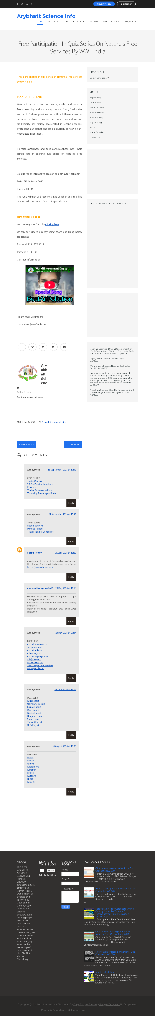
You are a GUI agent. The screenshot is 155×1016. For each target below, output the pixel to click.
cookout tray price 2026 (40, 588)
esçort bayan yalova (37, 656)
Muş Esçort (33, 709)
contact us (95, 137)
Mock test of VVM (105, 972)
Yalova (30, 763)
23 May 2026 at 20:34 (65, 632)
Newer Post (26, 444)
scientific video (97, 132)
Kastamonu (33, 766)
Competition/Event (73, 21)
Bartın (30, 760)
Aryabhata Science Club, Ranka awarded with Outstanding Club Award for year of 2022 (112, 391)
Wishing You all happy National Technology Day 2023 (110, 367)
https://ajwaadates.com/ (40, 567)
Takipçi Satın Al (35, 481)
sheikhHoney (34, 552)
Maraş (30, 757)
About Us (53, 21)
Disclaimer (126, 4)
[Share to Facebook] (22, 347)
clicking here (52, 224)
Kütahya (31, 775)
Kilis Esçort (33, 700)
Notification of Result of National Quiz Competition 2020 (115, 953)
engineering (96, 122)
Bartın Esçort (34, 712)
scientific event (97, 107)
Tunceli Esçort (34, 722)
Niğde (30, 778)
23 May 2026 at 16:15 (65, 588)
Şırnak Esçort (34, 706)
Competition (47, 422)
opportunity (60, 422)
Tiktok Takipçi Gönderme (40, 531)
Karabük (31, 769)
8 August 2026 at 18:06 (64, 746)
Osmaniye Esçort (36, 703)
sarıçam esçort (35, 647)
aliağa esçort (34, 659)
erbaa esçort (33, 653)
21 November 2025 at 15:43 (62, 514)
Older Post (73, 444)
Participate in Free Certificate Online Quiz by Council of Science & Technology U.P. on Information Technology (114, 912)
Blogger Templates (109, 1004)
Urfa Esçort (33, 725)
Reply (71, 502)
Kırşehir (31, 781)
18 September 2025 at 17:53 (62, 469)
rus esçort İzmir (35, 668)
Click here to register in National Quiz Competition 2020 (115, 869)
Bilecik (30, 772)
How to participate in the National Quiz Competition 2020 (116, 890)
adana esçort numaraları (40, 665)
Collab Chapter (98, 21)
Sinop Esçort (34, 719)
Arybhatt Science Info (46, 16)
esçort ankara (34, 650)
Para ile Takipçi (35, 528)
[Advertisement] (112, 172)
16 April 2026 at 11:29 (65, 552)
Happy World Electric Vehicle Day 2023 (109, 358)
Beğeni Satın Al (35, 525)
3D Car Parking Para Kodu (40, 484)
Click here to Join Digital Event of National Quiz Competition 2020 (112, 933)
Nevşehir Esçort (35, 715)
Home (40, 21)
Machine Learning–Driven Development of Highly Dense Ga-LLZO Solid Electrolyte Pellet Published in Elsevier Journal (112, 351)
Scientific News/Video (123, 21)
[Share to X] (32, 347)
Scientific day (96, 117)
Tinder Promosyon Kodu (39, 490)
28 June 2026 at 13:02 (65, 689)
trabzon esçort (35, 662)
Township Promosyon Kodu (41, 493)
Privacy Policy (104, 4)
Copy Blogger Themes (85, 1004)
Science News (97, 112)
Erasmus (31, 487)
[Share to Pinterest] (43, 347)
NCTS (92, 127)
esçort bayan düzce (37, 644)
